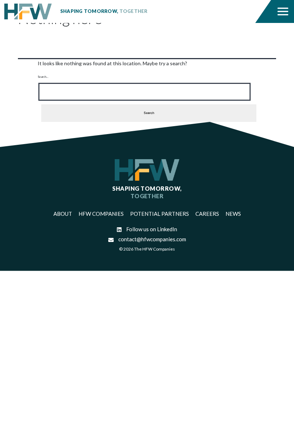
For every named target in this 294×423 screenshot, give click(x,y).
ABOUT (62, 213)
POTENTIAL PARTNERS (159, 213)
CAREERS (207, 213)
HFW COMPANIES (101, 213)
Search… (43, 77)
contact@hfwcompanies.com (151, 239)
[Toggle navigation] (283, 11)
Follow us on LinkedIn (151, 229)
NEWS (233, 213)
